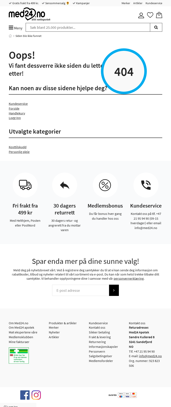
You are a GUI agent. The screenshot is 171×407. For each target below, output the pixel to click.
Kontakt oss (97, 327)
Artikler (137, 3)
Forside (14, 108)
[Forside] (10, 36)
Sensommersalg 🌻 (57, 3)
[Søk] (156, 27)
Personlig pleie (19, 152)
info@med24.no (150, 356)
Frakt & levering (100, 337)
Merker (126, 3)
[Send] (114, 290)
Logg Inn (15, 118)
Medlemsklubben (21, 337)
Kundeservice (154, 3)
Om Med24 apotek (21, 327)
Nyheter (54, 332)
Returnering (97, 342)
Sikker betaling (99, 332)
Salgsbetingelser (100, 356)
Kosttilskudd (17, 147)
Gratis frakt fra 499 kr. (25, 3)
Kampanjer (82, 3)
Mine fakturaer (19, 342)
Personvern (97, 351)
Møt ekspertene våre (23, 332)
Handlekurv (17, 113)
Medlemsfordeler (101, 361)
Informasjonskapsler (103, 346)
